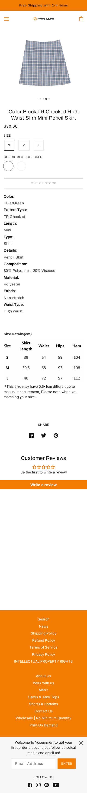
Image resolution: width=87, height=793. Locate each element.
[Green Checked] (21, 166)
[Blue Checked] (8, 166)
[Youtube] (55, 785)
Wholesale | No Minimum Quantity (43, 718)
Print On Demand (43, 725)
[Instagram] (38, 785)
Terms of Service (43, 647)
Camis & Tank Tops (43, 697)
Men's (43, 690)
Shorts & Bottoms (43, 704)
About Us (43, 676)
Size (7, 135)
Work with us (43, 683)
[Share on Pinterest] (56, 435)
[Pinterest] (46, 785)
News (43, 626)
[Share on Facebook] (31, 435)
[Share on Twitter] (43, 435)
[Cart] (81, 18)
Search (43, 619)
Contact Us (44, 711)
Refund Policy (43, 640)
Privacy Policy (43, 654)
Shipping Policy (43, 633)
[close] (81, 742)
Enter (66, 763)
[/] (43, 19)
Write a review (43, 484)
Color (9, 157)
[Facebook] (31, 785)
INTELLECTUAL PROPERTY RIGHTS (43, 661)
